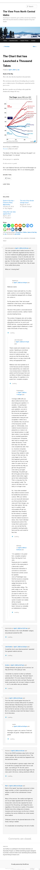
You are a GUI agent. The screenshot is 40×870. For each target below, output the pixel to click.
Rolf (6, 786)
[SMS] (5, 229)
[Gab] (5, 225)
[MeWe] (8, 225)
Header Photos (24, 40)
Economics (19, 232)
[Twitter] (31, 225)
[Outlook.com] (12, 229)
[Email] (24, 225)
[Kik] (20, 229)
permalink (17, 234)
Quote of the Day (32, 232)
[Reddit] (16, 225)
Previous (6, 46)
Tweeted (5, 149)
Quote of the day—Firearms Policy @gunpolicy (9, 202)
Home (5, 40)
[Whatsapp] (12, 225)
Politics (25, 232)
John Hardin (8, 647)
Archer (7, 665)
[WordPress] (16, 229)
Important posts (14, 40)
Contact (33, 40)
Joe (18, 70)
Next (35, 46)
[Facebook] (27, 225)
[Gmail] (8, 229)
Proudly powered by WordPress (20, 864)
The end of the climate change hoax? (27, 201)
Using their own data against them (9, 213)
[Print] (20, 225)
